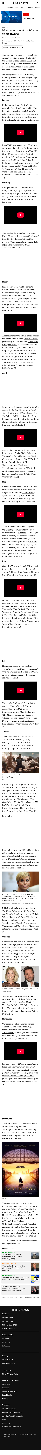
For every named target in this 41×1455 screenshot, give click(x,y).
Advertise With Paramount (12, 1412)
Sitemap (5, 1399)
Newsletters (6, 1384)
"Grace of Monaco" (10, 353)
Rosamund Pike (9, 959)
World (30, 8)
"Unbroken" (22, 1230)
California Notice (8, 1363)
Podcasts (5, 1388)
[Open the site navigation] (7, 3)
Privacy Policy (7, 1360)
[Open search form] (38, 3)
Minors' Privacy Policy (10, 1374)
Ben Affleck (26, 959)
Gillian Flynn (27, 850)
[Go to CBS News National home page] (20, 3)
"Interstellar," (8, 1032)
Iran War (10, 8)
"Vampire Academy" (18, 242)
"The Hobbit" (19, 1212)
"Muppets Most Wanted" (21, 356)
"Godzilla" (22, 533)
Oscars (9, 61)
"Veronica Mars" (31, 339)
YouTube (5, 1339)
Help (4, 1420)
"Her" (36, 163)
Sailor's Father (20, 8)
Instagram (6, 1346)
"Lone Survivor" (23, 151)
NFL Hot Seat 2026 (9, 1325)
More (12, 1248)
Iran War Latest (7, 1321)
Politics (37, 8)
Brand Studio (7, 1395)
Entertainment (8, 27)
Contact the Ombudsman (11, 1427)
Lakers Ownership (9, 1328)
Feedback (6, 1423)
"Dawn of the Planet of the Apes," (23, 669)
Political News (7, 1318)
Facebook (6, 1342)
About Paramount (9, 1409)
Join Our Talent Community (12, 1416)
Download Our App (9, 1391)
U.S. (3, 8)
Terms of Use (7, 1370)
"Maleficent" (30, 547)
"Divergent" (14, 287)
